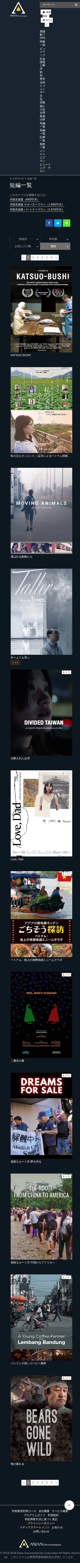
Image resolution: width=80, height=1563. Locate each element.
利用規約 (53, 1515)
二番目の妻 (17, 1060)
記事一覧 (42, 139)
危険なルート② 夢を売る (26, 1161)
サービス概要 (60, 1511)
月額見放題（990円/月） (25, 199)
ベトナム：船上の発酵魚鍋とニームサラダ (36, 959)
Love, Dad (17, 859)
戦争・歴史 (42, 75)
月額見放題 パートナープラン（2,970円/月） (37, 209)
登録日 (23, 238)
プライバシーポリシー (41, 1523)
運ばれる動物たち (21, 556)
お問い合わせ (41, 1531)
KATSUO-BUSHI (21, 355)
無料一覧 (42, 146)
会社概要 (44, 1511)
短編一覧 (42, 132)
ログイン (49, 22)
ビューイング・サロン (45, 168)
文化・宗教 (42, 99)
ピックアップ (42, 52)
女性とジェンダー (42, 87)
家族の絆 (42, 118)
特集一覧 (42, 43)
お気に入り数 (23, 246)
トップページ (17, 178)
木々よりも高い (20, 657)
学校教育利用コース (24, 1511)
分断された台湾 (20, 758)
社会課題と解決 (42, 63)
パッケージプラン (42, 155)
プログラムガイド (34, 1515)
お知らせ (57, 1527)
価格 (53, 246)
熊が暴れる (17, 1463)
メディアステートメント (35, 1527)
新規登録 (47, 14)
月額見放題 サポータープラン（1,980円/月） (37, 204)
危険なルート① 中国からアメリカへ (33, 1262)
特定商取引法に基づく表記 (41, 1519)
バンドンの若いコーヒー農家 (28, 1363)
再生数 (53, 238)
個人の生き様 (42, 109)
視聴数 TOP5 (42, 35)
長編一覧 (42, 125)
